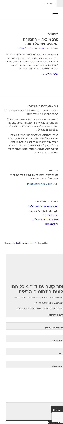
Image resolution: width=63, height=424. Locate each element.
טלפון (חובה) (57, 340)
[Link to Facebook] (55, 246)
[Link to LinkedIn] (51, 246)
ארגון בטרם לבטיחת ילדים (45, 219)
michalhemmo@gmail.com (39, 183)
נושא (61, 353)
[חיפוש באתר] (46, 13)
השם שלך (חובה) (55, 314)
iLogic (18, 243)
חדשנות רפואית (50, 215)
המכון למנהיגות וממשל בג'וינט (42, 206)
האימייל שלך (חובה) (54, 327)
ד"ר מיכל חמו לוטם (25, 48)
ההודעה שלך (57, 366)
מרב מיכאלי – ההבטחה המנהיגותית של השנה (40, 41)
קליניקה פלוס (51, 223)
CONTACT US (55, 422)
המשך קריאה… (50, 73)
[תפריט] (53, 13)
